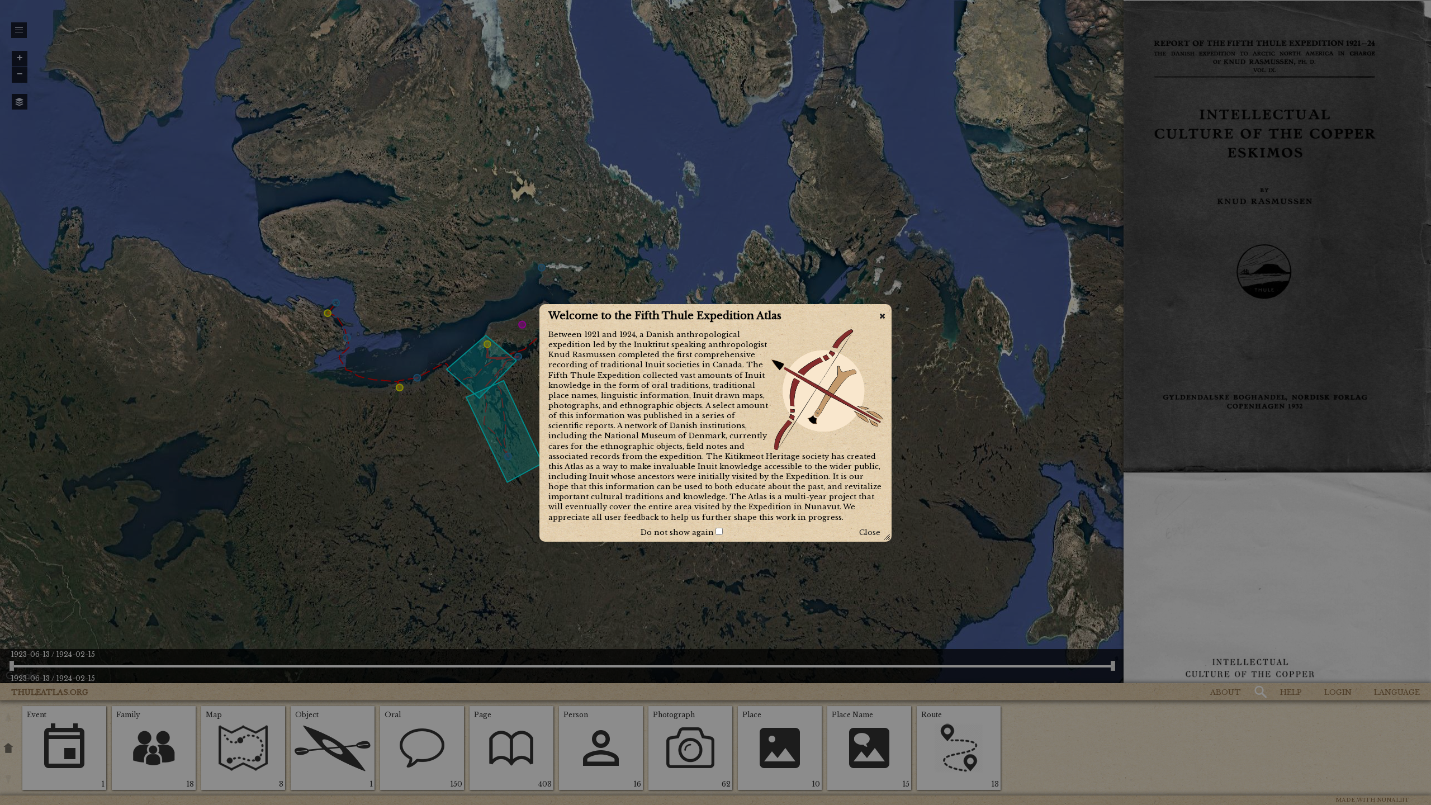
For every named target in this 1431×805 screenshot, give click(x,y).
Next (600, 532)
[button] (882, 315)
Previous (568, 532)
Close (869, 532)
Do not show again (677, 532)
